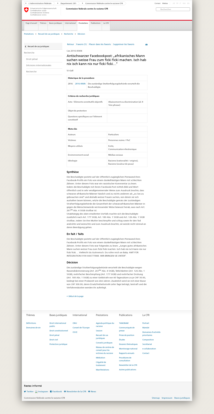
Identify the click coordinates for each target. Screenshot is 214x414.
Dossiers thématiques (128, 344)
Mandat (145, 327)
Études (122, 339)
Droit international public (57, 324)
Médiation (100, 357)
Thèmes (43, 23)
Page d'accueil (31, 23)
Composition (148, 339)
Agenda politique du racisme (105, 324)
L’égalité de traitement (101, 363)
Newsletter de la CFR (128, 365)
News (93, 391)
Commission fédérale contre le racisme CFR (104, 3)
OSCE (75, 332)
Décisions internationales (38, 65)
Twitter (30, 391)
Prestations (83, 23)
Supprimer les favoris (123, 44)
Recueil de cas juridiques (49, 34)
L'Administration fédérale (39, 3)
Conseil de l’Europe (81, 327)
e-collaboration (149, 348)
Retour (70, 44)
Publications (95, 23)
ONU (75, 323)
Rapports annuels (126, 353)
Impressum (167, 398)
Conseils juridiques (104, 343)
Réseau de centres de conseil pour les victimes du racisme (105, 350)
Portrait (145, 323)
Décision (81, 34)
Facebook (57, 391)
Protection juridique (58, 344)
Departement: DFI (68, 3)
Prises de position (126, 335)
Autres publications (127, 369)
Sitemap (156, 398)
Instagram (43, 391)
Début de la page (76, 296)
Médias (165, 3)
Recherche (68, 34)
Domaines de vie (33, 327)
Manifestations (102, 370)
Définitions (31, 323)
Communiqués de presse (127, 329)
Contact (157, 3)
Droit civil (53, 339)
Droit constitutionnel (58, 330)
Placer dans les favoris (100, 44)
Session (99, 330)
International (70, 23)
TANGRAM (123, 323)
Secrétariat (147, 344)
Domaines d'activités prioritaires (151, 333)
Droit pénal (32, 59)
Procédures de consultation (125, 359)
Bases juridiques (55, 23)
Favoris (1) (81, 44)
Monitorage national (128, 348)
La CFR (106, 23)
